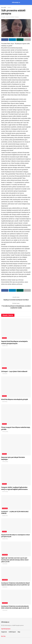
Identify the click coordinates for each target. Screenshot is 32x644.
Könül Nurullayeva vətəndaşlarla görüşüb (14, 399)
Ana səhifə (3, 7)
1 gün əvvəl (4, 373)
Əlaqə (19, 631)
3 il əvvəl (3, 17)
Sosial (9, 7)
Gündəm (5, 508)
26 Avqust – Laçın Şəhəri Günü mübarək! (14, 371)
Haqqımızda (4, 631)
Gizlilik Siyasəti (12, 631)
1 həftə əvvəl (5, 431)
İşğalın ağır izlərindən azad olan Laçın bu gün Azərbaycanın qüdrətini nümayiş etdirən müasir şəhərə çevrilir (15, 559)
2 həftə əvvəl (5, 491)
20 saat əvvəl (5, 345)
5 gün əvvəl (4, 401)
